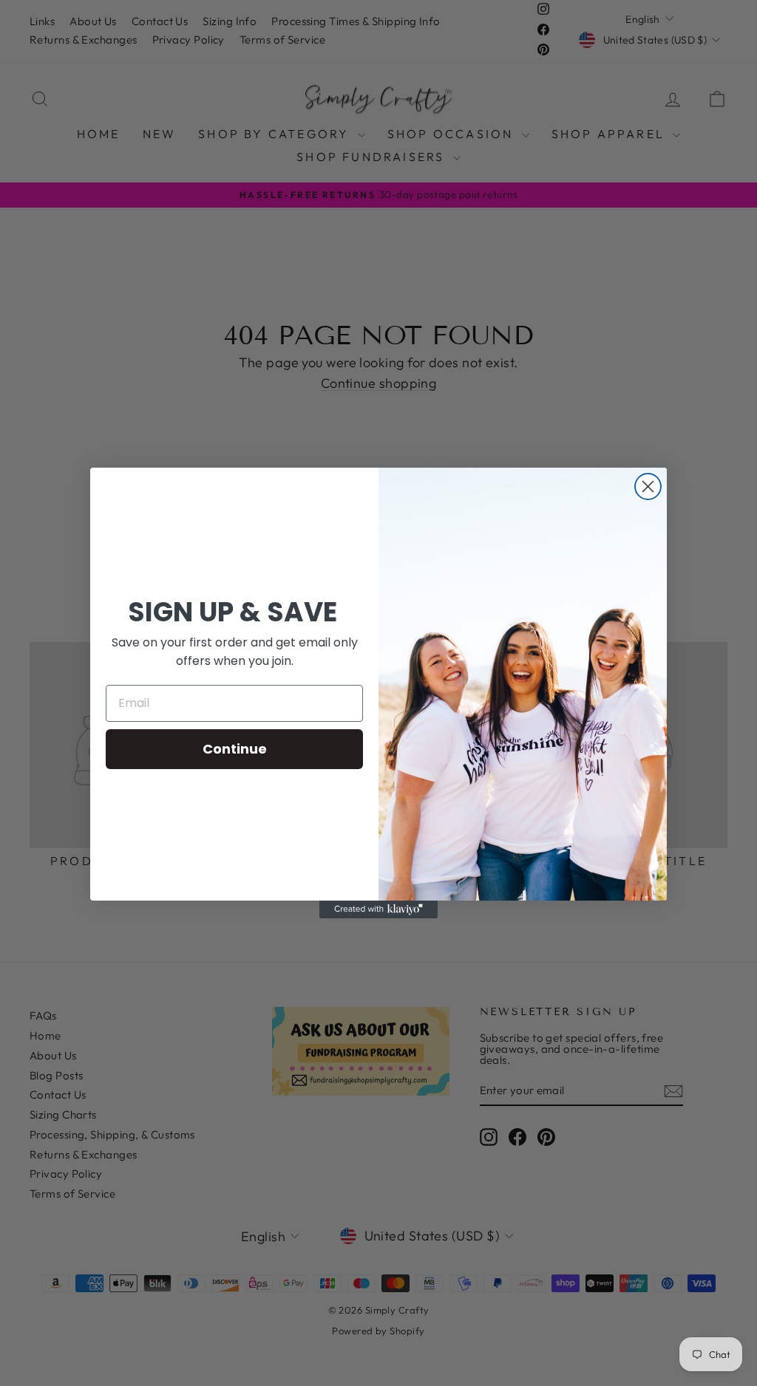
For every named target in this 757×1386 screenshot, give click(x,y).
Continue (235, 749)
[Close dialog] (648, 486)
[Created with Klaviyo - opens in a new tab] (378, 909)
